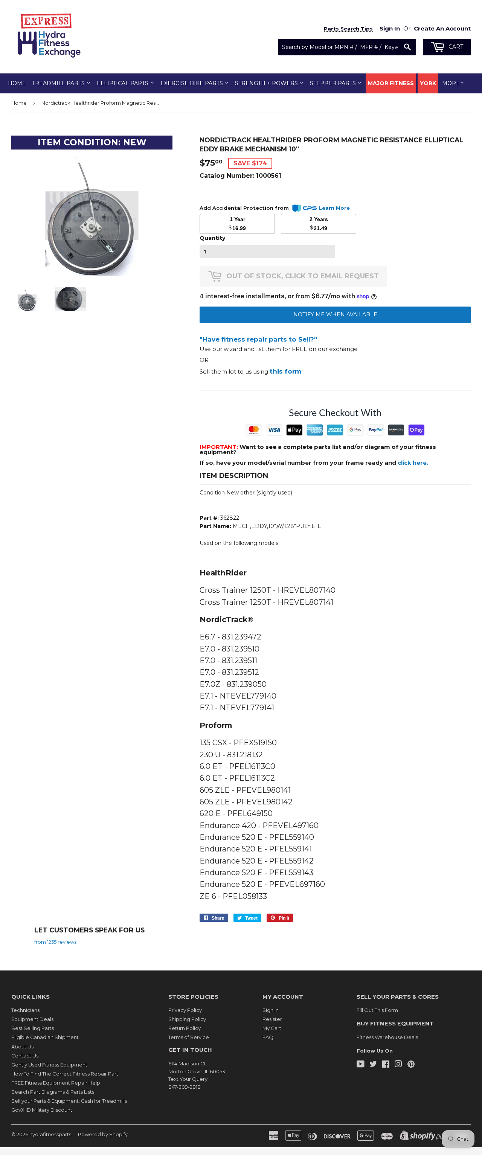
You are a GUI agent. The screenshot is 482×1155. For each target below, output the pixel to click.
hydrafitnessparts (50, 1134)
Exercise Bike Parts (192, 83)
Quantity (212, 238)
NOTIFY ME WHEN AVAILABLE (335, 314)
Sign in (390, 28)
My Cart (271, 1028)
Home (17, 83)
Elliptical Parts (123, 83)
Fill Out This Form (377, 1010)
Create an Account (442, 28)
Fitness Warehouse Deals (387, 1037)
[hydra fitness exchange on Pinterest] (411, 1065)
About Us (22, 1047)
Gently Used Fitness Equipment (49, 1065)
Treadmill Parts (59, 83)
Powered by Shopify (103, 1134)
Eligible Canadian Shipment (45, 1037)
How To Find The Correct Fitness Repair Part (64, 1074)
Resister (272, 1019)
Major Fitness (391, 83)
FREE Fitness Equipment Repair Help (55, 1083)
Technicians (25, 1010)
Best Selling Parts (32, 1028)
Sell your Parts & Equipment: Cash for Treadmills (69, 1101)
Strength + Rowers (267, 83)
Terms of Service (188, 1037)
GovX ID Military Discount (41, 1110)
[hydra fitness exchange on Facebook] (386, 1065)
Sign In (270, 1010)
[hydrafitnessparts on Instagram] (398, 1065)
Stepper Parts (333, 83)
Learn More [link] (334, 208)
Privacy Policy (185, 1010)
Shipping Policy (187, 1019)
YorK (428, 83)
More (451, 83)
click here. (413, 462)
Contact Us (24, 1056)
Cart (455, 46)
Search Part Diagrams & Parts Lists (52, 1092)
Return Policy (184, 1028)
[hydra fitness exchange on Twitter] (373, 1065)
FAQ (267, 1037)
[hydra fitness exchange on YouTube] (361, 1065)
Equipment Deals (32, 1019)
